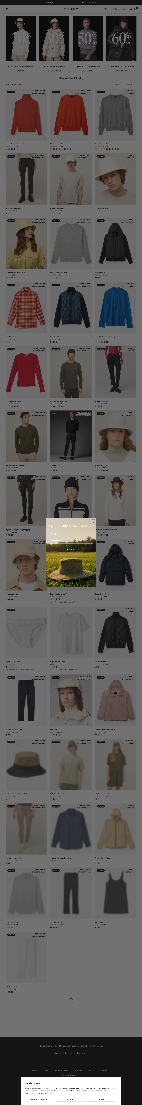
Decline (101, 1099)
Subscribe (71, 549)
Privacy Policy (49, 1093)
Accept (70, 1099)
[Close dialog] (93, 520)
